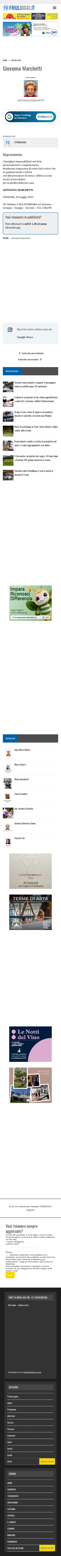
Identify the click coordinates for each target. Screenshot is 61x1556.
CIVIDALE (11, 1515)
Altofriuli (11, 1415)
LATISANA (11, 1508)
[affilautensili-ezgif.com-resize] (30, 17)
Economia (11, 1435)
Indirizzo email (13, 1244)
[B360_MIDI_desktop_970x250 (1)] (30, 34)
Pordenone (11, 1409)
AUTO (9, 1461)
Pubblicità (45, 1206)
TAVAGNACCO (12, 1495)
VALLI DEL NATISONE (15, 1548)
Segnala (30, 1209)
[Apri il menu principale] (54, 7)
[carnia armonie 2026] (30, 886)
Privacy (9, 1252)
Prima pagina (12, 1396)
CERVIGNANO (12, 1502)
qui (18, 227)
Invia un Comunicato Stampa (24, 1206)
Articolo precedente (33, 353)
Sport (9, 1442)
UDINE (9, 1482)
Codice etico (23, 1305)
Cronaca (10, 1429)
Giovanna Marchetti (21, 238)
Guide (9, 1455)
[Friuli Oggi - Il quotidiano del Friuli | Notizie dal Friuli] (26, 7)
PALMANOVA (12, 1541)
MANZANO (11, 1535)
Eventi (9, 1448)
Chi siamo (12, 1305)
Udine (9, 1402)
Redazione (21, 142)
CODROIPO (11, 1489)
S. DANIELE (11, 1522)
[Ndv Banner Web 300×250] (30, 1059)
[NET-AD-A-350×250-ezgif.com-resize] (30, 618)
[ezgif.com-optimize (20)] (30, 1101)
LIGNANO (10, 1528)
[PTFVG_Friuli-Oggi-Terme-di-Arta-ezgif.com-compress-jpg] (30, 928)
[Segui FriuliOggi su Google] (30, 116)
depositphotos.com (32, 1372)
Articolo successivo (28, 359)
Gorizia (10, 1422)
